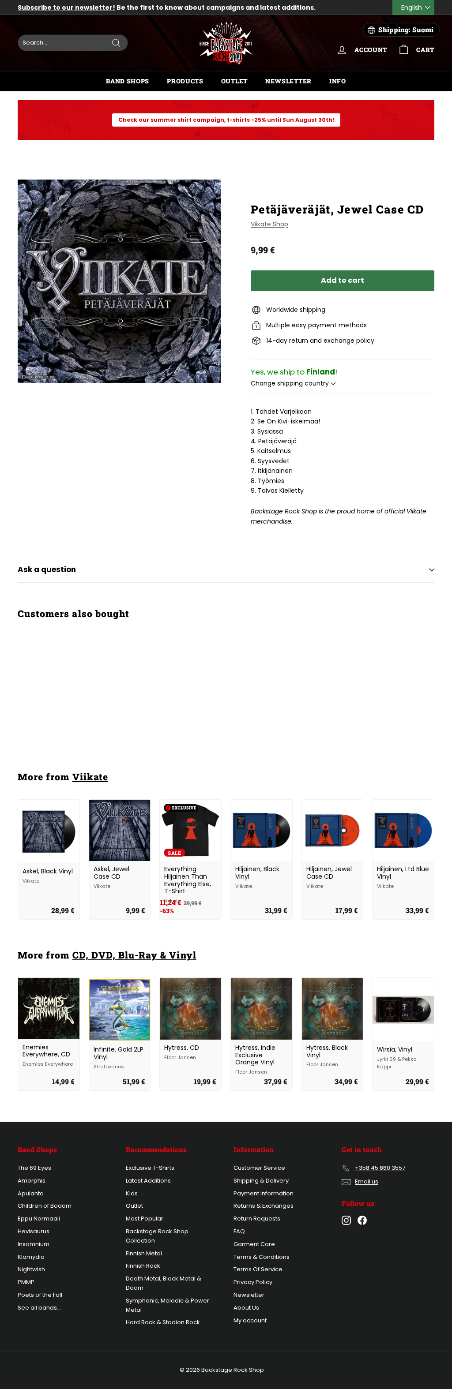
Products (185, 81)
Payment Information (264, 1193)
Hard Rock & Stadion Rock (163, 1322)
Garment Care (254, 1244)
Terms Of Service (258, 1269)
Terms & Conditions (262, 1257)
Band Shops (127, 81)
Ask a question (47, 569)
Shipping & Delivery (261, 1180)
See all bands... (39, 1307)
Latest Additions (148, 1180)
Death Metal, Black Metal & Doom (163, 1283)
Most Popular (144, 1218)
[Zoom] (119, 281)
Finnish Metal (144, 1253)
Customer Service (259, 1168)
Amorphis (31, 1180)
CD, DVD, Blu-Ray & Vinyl (134, 955)
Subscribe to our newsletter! (66, 7)
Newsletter (288, 81)
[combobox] (73, 42)
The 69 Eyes (34, 1168)
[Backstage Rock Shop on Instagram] (346, 1220)
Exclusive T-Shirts (150, 1168)
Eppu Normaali (39, 1218)
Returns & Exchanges (264, 1206)
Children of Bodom (45, 1206)
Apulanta (31, 1193)
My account (250, 1320)
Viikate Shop (269, 224)
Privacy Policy (253, 1282)
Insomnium (33, 1244)
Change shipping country (291, 383)
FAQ (239, 1231)
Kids (132, 1193)
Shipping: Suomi (405, 29)
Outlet (234, 81)
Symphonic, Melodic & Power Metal (167, 1305)
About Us (246, 1307)
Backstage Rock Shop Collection (157, 1236)
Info (337, 81)
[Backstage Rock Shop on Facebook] (362, 1220)
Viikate (90, 777)
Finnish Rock (143, 1266)
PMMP (26, 1282)
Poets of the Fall (40, 1295)
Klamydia (31, 1257)
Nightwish (31, 1269)
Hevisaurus (33, 1231)
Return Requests (257, 1218)
